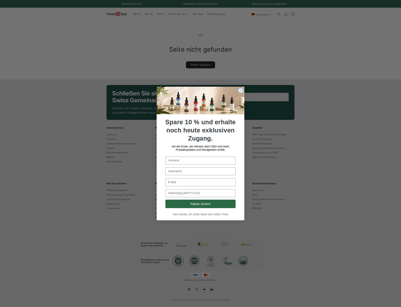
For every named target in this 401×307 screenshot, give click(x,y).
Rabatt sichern (200, 204)
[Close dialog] (240, 90)
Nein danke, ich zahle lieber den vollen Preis (200, 214)
